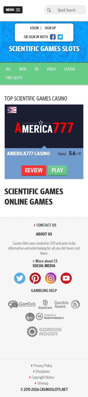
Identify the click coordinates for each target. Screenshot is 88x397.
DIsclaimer (43, 371)
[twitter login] (60, 37)
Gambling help (44, 290)
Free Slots (14, 77)
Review (34, 170)
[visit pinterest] (35, 278)
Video (51, 69)
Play (57, 170)
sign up (50, 28)
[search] (48, 10)
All (8, 69)
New (22, 69)
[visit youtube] (66, 278)
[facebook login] (53, 37)
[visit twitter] (19, 278)
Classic (70, 69)
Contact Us (46, 225)
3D (36, 69)
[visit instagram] (50, 278)
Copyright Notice (43, 377)
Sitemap (42, 383)
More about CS (46, 260)
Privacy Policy (43, 365)
